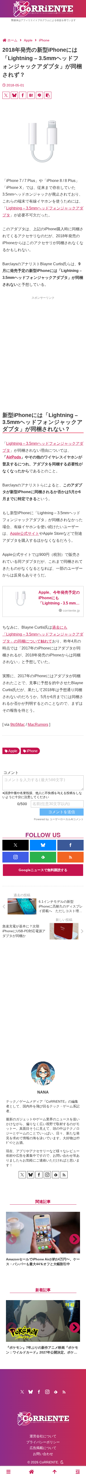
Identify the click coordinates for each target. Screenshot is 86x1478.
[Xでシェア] (6, 95)
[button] (47, 95)
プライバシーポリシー (43, 1442)
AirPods (13, 457)
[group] (43, 1239)
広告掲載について (43, 1448)
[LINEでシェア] (39, 95)
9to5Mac (17, 724)
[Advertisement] (43, 345)
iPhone (32, 751)
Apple (12, 751)
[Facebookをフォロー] (70, 845)
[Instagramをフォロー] (15, 857)
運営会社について (43, 1436)
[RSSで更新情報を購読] (70, 857)
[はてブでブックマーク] (31, 95)
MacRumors (38, 724)
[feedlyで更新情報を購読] (43, 857)
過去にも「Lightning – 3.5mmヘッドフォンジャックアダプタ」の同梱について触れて (42, 634)
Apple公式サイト (24, 533)
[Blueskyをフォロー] (43, 845)
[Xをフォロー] (15, 845)
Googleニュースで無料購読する (43, 870)
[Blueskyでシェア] (14, 95)
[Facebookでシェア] (22, 95)
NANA (43, 1092)
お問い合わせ (43, 1454)
